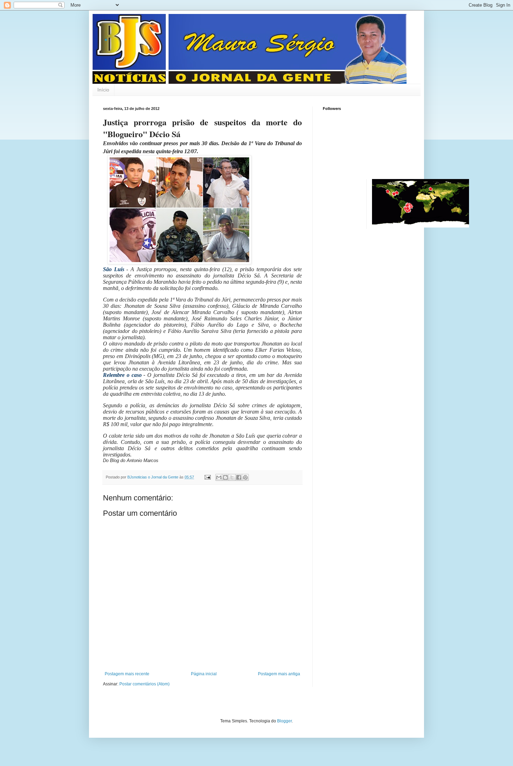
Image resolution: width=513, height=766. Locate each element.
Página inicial (204, 673)
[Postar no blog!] (225, 477)
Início (103, 89)
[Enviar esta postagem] (207, 477)
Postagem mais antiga (279, 673)
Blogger (284, 721)
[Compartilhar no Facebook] (238, 477)
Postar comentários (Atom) (144, 684)
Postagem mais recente (127, 673)
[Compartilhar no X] (232, 477)
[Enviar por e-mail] (218, 477)
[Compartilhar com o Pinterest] (245, 477)
